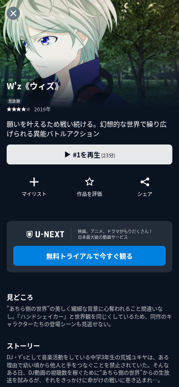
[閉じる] (13, 13)
